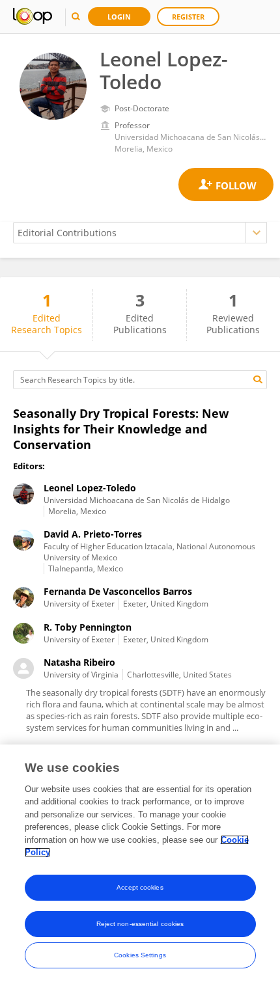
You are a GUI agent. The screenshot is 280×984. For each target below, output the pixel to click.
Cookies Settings (140, 955)
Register (188, 16)
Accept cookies (140, 887)
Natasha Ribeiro (79, 662)
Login (119, 16)
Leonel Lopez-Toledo (90, 488)
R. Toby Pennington (88, 627)
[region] (140, 864)
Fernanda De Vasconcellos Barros (118, 591)
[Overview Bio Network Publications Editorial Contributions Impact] (140, 232)
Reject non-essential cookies (140, 923)
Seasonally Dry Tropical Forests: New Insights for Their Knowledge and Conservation (121, 428)
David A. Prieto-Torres (93, 534)
